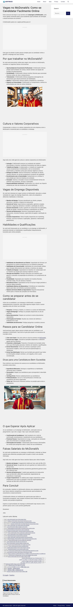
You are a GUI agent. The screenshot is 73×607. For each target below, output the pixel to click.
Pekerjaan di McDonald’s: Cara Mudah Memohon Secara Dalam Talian (24, 523)
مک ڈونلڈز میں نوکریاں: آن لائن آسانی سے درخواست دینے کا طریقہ (30, 559)
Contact (63, 1)
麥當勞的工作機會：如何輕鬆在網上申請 (15, 569)
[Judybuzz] (8, 1)
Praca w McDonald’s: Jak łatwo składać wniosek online (18, 543)
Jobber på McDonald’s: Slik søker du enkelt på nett (17, 541)
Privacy (56, 1)
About (44, 1)
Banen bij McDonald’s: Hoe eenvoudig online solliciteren (20, 540)
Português (5, 575)
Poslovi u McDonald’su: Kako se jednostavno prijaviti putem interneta (21, 532)
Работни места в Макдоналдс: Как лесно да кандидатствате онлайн (23, 555)
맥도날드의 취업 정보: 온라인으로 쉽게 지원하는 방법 (17, 571)
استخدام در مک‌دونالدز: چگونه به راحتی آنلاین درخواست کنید (30, 562)
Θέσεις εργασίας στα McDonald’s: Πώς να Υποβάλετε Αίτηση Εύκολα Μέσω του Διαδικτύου (26, 553)
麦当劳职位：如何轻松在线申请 (14, 568)
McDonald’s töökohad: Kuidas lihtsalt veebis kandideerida (17, 529)
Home (38, 1)
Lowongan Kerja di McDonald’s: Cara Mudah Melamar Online (23, 522)
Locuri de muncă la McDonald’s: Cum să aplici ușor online (19, 544)
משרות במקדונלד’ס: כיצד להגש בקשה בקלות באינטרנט (32, 558)
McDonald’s (42, 337)
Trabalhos (11, 575)
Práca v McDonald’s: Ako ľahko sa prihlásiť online (18, 546)
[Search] (68, 13)
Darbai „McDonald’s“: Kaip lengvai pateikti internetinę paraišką (20, 537)
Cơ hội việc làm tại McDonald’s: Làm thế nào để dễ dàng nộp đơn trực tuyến (23, 550)
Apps (50, 1)
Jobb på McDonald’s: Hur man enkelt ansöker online (18, 549)
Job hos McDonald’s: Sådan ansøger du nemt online (17, 526)
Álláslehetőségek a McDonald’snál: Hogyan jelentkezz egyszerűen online (22, 538)
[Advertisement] (25, 38)
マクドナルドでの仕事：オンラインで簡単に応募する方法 (18, 567)
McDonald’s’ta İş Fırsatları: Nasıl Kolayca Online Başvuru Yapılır (19, 552)
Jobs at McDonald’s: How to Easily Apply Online (16, 519)
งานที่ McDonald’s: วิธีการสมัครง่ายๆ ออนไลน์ (16, 565)
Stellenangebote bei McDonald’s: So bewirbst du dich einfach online (21, 528)
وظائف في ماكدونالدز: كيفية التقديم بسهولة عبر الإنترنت (31, 561)
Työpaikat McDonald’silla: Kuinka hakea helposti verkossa (18, 547)
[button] (68, 1)
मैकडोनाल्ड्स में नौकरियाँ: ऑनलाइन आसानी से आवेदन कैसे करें (15, 564)
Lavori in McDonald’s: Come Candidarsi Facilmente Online (18, 534)
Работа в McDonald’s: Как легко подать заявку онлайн (19, 556)
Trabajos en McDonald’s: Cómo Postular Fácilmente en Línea (19, 520)
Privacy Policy (61, 605)
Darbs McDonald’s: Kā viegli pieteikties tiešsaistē (17, 535)
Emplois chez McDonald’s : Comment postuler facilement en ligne (21, 531)
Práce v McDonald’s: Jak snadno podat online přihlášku (18, 525)
